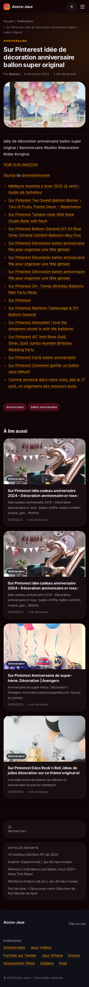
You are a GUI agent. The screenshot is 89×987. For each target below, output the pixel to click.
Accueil (8, 21)
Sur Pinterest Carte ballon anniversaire (42, 357)
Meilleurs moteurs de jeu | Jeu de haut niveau (43, 881)
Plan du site (77, 924)
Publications (25, 21)
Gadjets (47, 963)
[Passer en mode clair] (71, 6)
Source (9, 175)
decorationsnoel (36, 175)
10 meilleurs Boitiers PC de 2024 (33, 855)
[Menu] (82, 6)
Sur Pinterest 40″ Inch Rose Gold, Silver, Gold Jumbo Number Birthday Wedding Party (40, 343)
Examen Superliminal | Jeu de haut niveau (40, 862)
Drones (74, 955)
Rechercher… (18, 831)
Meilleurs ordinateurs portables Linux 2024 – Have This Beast (42, 871)
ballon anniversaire (44, 407)
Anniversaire (15, 40)
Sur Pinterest (19, 300)
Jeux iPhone (52, 955)
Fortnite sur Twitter (20, 955)
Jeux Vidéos (41, 947)
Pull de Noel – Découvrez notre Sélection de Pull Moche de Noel (41, 891)
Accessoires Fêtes (19, 963)
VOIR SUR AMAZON (20, 165)
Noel (63, 963)
